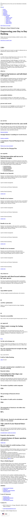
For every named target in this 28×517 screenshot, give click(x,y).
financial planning (4, 132)
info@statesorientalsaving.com (9, 508)
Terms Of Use (9, 23)
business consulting (4, 138)
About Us (8, 19)
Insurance (5, 12)
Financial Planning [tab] (7, 166)
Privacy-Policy (9, 22)
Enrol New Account (5, 40)
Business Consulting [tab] (7, 168)
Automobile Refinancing (8, 497)
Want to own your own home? (7, 145)
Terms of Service (6, 491)
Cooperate (5, 11)
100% (2, 359)
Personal (5, 10)
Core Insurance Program (8, 500)
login (2, 25)
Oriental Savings (6, 15)
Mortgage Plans (6, 499)
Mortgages (5, 14)
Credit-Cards (8, 18)
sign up (9, 458)
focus (2, 338)
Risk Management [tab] (7, 169)
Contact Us (8, 21)
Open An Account (6, 25)
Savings (7, 16)
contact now (3, 193)
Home (4, 9)
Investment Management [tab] (8, 170)
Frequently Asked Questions (9, 490)
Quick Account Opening (8, 488)
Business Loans (9, 17)
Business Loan (6, 496)
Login (10, 40)
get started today (4, 432)
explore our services (11, 432)
